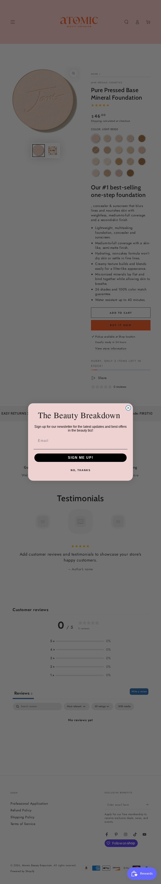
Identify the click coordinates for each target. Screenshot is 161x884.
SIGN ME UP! (80, 457)
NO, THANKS (81, 470)
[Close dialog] (128, 407)
